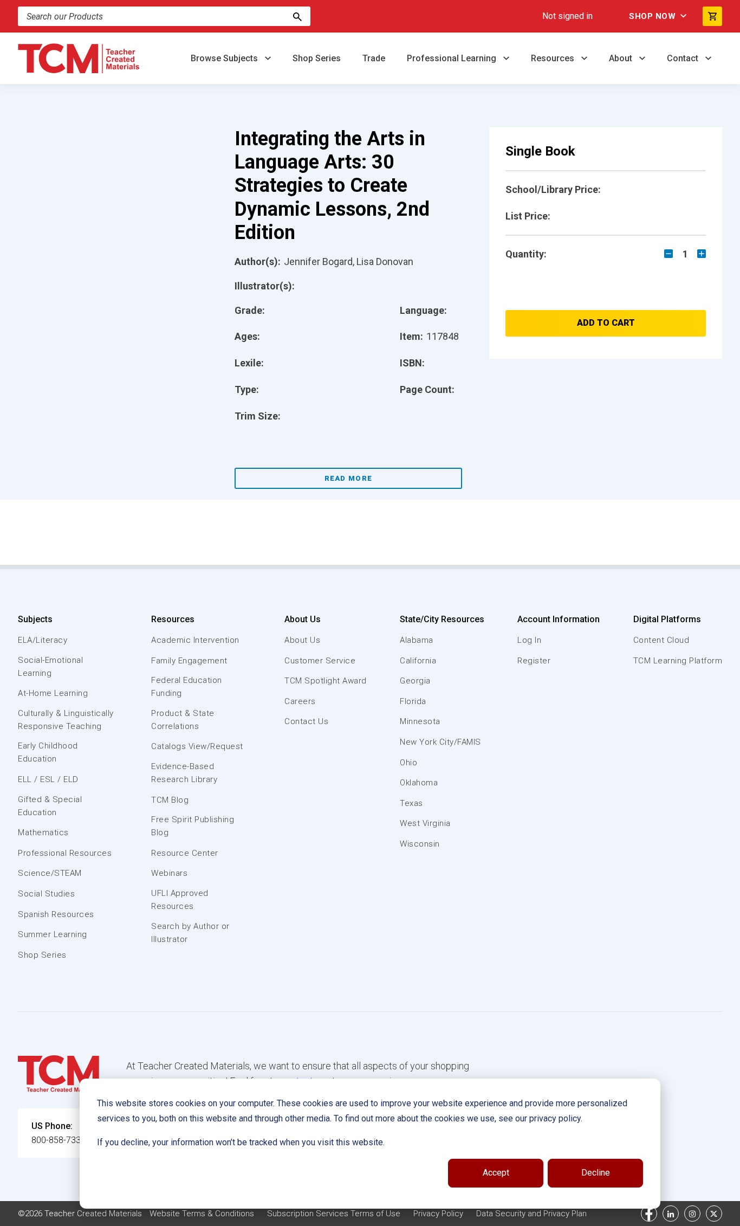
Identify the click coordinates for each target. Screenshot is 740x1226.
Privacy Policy (438, 1213)
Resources (553, 58)
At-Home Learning (53, 693)
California (418, 661)
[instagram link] (692, 1213)
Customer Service (319, 661)
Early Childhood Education (48, 752)
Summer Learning (52, 934)
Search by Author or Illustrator (190, 932)
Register (533, 661)
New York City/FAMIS (440, 742)
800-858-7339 (58, 1140)
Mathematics (43, 832)
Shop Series (317, 58)
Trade (373, 58)
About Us (302, 619)
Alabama (416, 640)
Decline (595, 1172)
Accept (496, 1172)
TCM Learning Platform (678, 661)
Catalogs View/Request (197, 746)
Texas (411, 803)
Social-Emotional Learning (50, 666)
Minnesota (420, 721)
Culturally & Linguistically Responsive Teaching (66, 719)
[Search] (297, 16)
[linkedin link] (671, 1213)
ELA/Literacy (42, 640)
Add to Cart (606, 323)
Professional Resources (65, 853)
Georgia (415, 681)
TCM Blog (170, 800)
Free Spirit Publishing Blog (192, 826)
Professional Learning (452, 58)
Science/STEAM (50, 873)
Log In (529, 640)
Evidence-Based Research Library (184, 773)
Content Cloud (661, 640)
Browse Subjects (225, 58)
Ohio (408, 762)
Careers (300, 701)
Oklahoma (419, 783)
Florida (413, 701)
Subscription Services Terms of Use (333, 1213)
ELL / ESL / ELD (48, 779)
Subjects (35, 619)
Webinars (169, 873)
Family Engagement (189, 661)
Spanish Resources (56, 914)
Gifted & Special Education (50, 806)
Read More (348, 478)
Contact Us (306, 721)
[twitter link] (714, 1213)
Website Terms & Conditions (202, 1213)
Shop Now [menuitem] (652, 16)
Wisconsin (420, 844)
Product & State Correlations (183, 719)
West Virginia (425, 823)
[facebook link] (649, 1213)
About (621, 58)
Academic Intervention (195, 640)
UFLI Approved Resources (180, 899)
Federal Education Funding (186, 686)
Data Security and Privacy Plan (531, 1213)
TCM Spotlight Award (325, 681)
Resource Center (184, 853)
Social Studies (46, 894)
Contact (683, 58)
